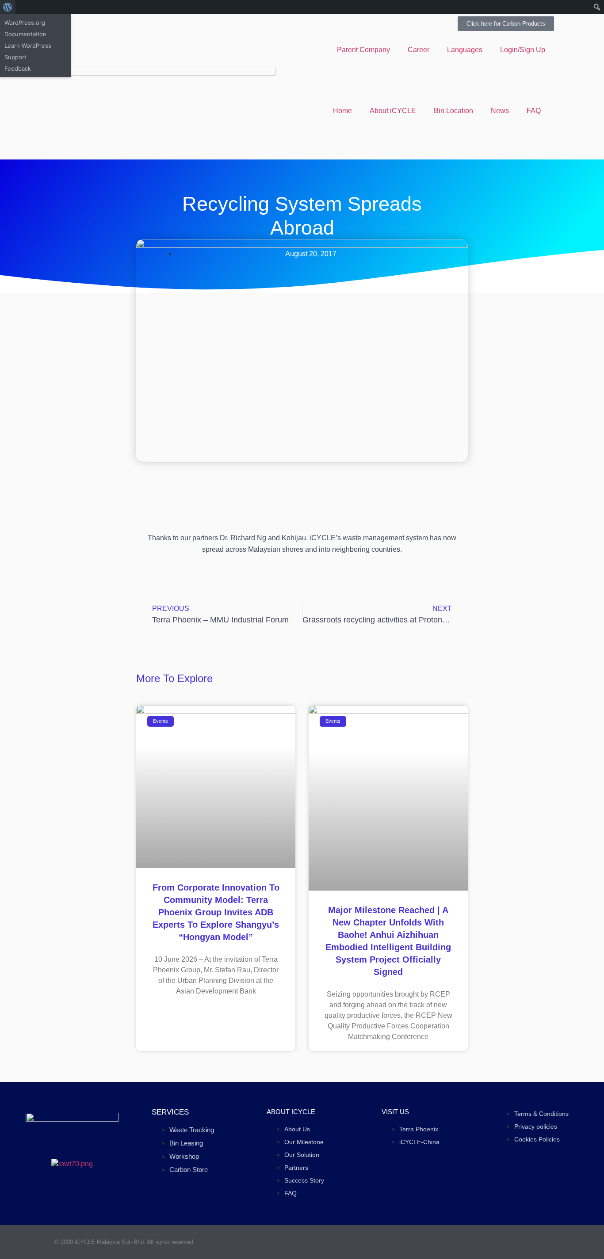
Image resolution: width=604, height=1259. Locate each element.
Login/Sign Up (522, 49)
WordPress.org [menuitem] (24, 22)
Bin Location (453, 110)
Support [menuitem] (15, 57)
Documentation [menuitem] (25, 34)
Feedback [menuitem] (17, 68)
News (500, 110)
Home (342, 110)
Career (418, 49)
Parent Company (363, 49)
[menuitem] (7, 7)
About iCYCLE (393, 110)
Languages (464, 49)
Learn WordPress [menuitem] (27, 45)
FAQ (534, 110)
